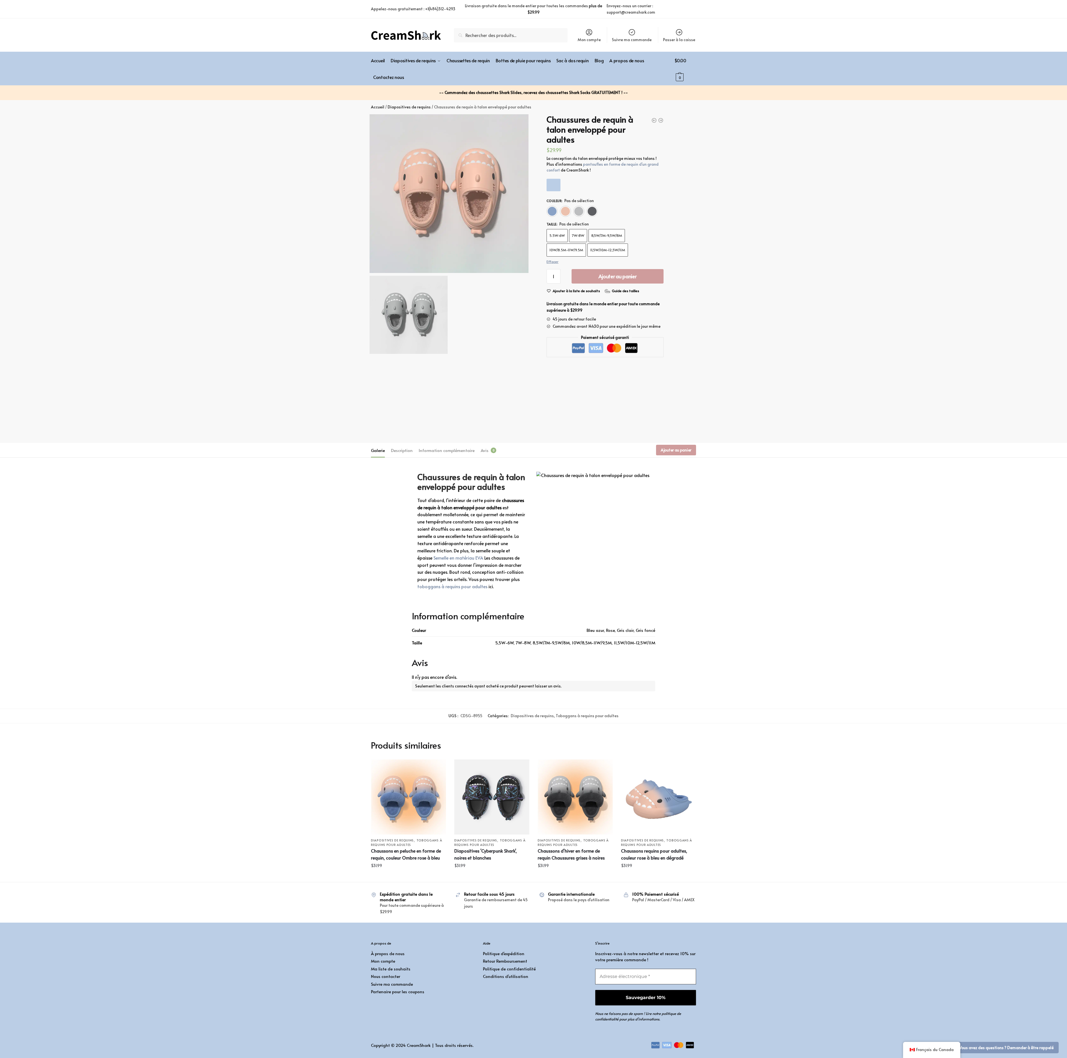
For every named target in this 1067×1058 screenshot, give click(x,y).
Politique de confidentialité (509, 969)
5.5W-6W (557, 235)
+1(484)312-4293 (440, 8)
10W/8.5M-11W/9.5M (566, 249)
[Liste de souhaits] (437, 768)
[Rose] (565, 211)
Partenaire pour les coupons (397, 991)
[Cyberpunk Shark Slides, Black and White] (491, 797)
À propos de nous (388, 953)
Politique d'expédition (503, 953)
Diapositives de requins (409, 107)
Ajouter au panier (617, 276)
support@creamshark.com (631, 12)
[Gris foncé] (592, 211)
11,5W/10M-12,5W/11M (607, 249)
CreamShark (419, 1045)
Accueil (377, 107)
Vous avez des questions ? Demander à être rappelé (1006, 1047)
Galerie (378, 450)
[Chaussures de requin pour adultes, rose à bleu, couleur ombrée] (658, 797)
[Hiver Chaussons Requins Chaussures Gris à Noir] (575, 797)
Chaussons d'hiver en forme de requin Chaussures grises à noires (571, 854)
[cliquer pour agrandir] (449, 193)
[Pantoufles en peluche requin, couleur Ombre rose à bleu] (408, 797)
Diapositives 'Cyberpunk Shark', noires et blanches (485, 854)
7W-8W (578, 235)
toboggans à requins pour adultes (452, 586)
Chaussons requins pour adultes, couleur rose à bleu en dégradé (654, 854)
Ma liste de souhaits (390, 969)
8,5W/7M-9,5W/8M (606, 235)
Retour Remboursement (505, 961)
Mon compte (589, 39)
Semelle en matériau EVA (458, 558)
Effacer (553, 261)
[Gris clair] (578, 211)
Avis (484, 450)
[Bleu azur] (552, 211)
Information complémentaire (447, 450)
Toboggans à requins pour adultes (587, 715)
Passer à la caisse (679, 39)
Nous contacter (385, 976)
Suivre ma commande (632, 39)
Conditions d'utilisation (505, 976)
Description (402, 450)
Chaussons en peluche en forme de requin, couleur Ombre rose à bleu (406, 854)
